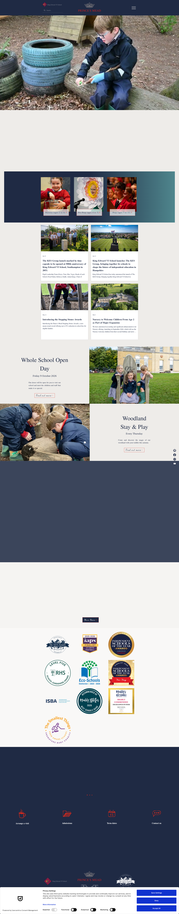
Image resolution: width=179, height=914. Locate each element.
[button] (45, 443)
